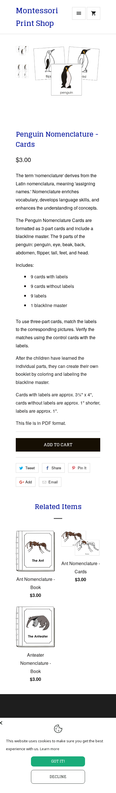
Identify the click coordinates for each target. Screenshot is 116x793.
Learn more (49, 748)
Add (28, 482)
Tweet (30, 467)
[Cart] (93, 13)
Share (56, 467)
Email (53, 482)
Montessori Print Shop (37, 17)
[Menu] (79, 13)
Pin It (82, 467)
